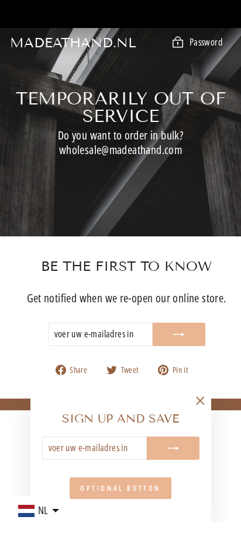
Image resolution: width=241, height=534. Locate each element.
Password (206, 42)
